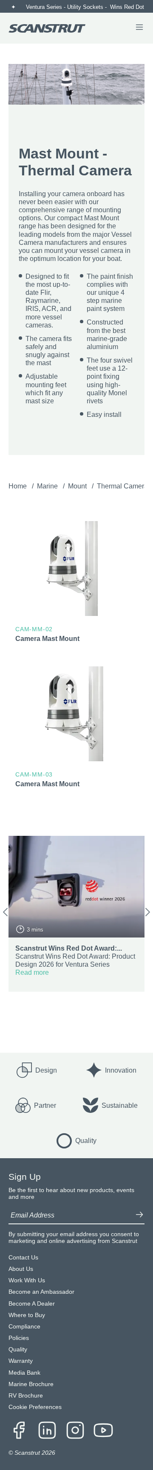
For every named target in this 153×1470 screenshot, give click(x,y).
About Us (20, 1269)
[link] (76, 584)
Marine (48, 486)
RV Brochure (25, 1395)
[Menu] (139, 28)
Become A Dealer (31, 1304)
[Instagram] (75, 1431)
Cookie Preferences (35, 1407)
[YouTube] (103, 1431)
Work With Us (26, 1280)
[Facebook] (19, 1431)
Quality (17, 1349)
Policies (18, 1338)
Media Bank (24, 1373)
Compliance (24, 1326)
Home (18, 486)
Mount (78, 486)
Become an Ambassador (41, 1292)
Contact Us (23, 1257)
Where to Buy (26, 1315)
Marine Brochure (31, 1384)
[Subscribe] (139, 1215)
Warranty (20, 1361)
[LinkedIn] (47, 1431)
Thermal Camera (123, 486)
